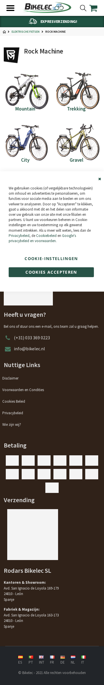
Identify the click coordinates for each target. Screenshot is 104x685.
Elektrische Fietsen (26, 31)
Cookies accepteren (51, 272)
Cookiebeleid (46, 235)
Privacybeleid (19, 235)
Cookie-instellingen (51, 258)
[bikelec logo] (46, 7)
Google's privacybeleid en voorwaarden (42, 238)
